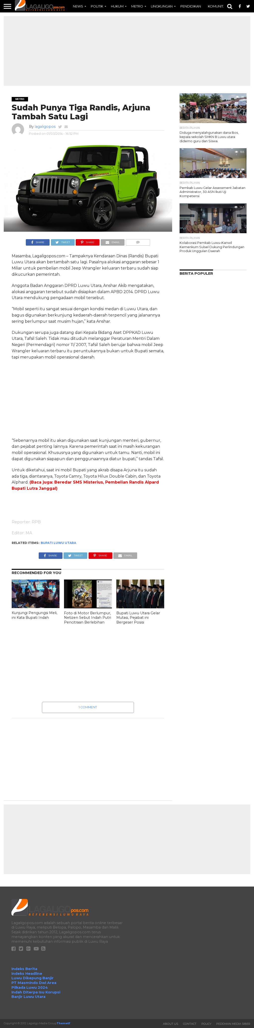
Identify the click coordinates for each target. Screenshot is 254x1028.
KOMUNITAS (218, 6)
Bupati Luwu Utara (58, 543)
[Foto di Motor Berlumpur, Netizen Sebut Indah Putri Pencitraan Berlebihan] (88, 607)
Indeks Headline (26, 973)
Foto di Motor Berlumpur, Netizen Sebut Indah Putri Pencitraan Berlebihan (87, 618)
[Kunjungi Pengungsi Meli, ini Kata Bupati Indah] (36, 606)
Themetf (63, 1023)
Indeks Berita (24, 969)
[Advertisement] (127, 51)
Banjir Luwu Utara (28, 996)
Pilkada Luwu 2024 (29, 987)
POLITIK (97, 6)
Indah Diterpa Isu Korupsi (35, 992)
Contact (189, 1024)
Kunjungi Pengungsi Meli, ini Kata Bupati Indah (34, 615)
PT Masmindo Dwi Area (33, 983)
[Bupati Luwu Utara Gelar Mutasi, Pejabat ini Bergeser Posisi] (140, 607)
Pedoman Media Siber (233, 1024)
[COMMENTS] (138, 241)
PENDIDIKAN (190, 6)
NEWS (78, 6)
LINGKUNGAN (162, 6)
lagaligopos (45, 126)
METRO (137, 6)
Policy (206, 1024)
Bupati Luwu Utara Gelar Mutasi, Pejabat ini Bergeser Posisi (138, 618)
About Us (170, 1024)
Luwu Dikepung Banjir (32, 978)
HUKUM (117, 6)
